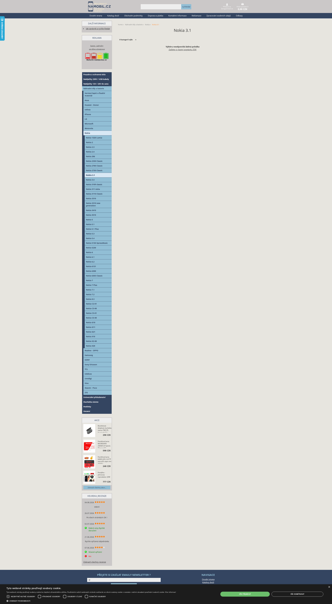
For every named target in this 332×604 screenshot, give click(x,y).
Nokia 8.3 (90, 299)
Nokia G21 (90, 332)
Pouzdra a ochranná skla (94, 74)
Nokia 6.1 (90, 257)
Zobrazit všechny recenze (94, 562)
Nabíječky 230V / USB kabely (96, 79)
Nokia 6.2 (90, 261)
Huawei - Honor (92, 105)
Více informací (170, 592)
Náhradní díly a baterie (93, 88)
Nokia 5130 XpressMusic (97, 243)
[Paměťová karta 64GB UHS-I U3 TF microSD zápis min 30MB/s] (89, 462)
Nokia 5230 (91, 247)
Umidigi (88, 378)
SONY (87, 360)
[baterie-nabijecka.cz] (96, 63)
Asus (87, 100)
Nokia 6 (89, 252)
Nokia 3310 (91, 198)
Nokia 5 (89, 219)
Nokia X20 (90, 346)
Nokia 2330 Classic (94, 161)
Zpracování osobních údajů (218, 15)
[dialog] (166, 594)
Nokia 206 (90, 156)
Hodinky (87, 406)
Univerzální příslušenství (94, 397)
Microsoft (89, 123)
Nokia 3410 (91, 210)
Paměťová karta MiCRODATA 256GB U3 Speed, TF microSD (104, 444)
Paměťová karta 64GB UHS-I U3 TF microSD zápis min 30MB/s (104, 460)
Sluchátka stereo (90, 402)
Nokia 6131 (91, 266)
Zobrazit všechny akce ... (97, 487)
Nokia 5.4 (90, 238)
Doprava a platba (155, 15)
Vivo (87, 383)
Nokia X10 (90, 336)
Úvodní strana (95, 15)
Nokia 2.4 (90, 151)
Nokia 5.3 (90, 233)
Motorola (89, 128)
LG (86, 119)
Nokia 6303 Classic (94, 275)
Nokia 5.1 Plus (92, 229)
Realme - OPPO (91, 350)
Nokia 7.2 (90, 294)
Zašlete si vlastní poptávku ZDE (182, 49)
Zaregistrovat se (227, 9)
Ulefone (88, 374)
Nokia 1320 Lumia (94, 137)
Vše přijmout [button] (245, 594)
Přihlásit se (227, 7)
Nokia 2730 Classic (94, 170)
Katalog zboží (113, 15)
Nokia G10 (90, 322)
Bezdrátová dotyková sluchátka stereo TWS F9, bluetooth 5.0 (105, 428)
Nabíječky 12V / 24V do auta (95, 84)
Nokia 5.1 (90, 224)
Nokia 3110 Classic (94, 194)
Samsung (89, 355)
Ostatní (86, 411)
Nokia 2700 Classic (94, 166)
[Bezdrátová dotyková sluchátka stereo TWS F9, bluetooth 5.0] (89, 431)
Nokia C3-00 (91, 308)
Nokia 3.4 (90, 180)
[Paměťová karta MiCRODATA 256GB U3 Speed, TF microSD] (89, 446)
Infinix (88, 109)
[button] (91, 601)
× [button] (329, 587)
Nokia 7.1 (90, 289)
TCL (86, 369)
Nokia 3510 (91, 215)
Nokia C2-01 (91, 304)
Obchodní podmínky (133, 15)
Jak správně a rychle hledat (98, 28)
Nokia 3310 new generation (93, 204)
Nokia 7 (89, 280)
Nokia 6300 (91, 271)
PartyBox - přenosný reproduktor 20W (104, 474)
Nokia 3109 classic (94, 184)
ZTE (86, 392)
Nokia (87, 133)
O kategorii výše (126, 39)
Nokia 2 (89, 142)
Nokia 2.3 (90, 147)
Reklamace (196, 15)
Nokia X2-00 (91, 341)
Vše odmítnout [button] (297, 594)
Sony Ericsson (91, 364)
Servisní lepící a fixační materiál (95, 94)
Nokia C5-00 (91, 318)
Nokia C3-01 (91, 313)
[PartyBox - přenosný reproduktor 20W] (89, 477)
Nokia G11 (90, 327)
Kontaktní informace (177, 15)
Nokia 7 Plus (91, 285)
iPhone (88, 114)
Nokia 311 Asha (93, 189)
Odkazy (239, 15)
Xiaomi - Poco (91, 388)
